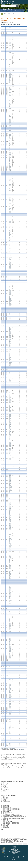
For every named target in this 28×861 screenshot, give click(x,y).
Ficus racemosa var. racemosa (10, 521)
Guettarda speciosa (9, 686)
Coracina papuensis (9, 84)
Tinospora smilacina (9, 516)
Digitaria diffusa (10, 610)
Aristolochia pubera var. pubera (10, 300)
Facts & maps (11, 13)
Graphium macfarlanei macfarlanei (9, 240)
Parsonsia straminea (9, 289)
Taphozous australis (9, 41)
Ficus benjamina (10, 517)
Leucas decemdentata (10, 426)
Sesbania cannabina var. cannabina (10, 489)
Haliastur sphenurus (9, 158)
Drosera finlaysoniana (10, 391)
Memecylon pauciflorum (9, 513)
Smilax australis (10, 719)
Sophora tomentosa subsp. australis (10, 490)
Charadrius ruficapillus (9, 137)
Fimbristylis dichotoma (9, 378)
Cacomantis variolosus (9, 110)
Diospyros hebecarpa (9, 394)
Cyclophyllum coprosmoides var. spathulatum (10, 685)
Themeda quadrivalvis (9, 654)
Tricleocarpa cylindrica (10, 256)
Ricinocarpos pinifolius (10, 410)
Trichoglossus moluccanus (10, 119)
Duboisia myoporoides (10, 720)
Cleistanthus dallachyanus (10, 576)
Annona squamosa (10, 275)
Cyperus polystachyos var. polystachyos (10, 375)
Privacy (14, 848)
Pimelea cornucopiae (10, 732)
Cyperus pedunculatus (10, 373)
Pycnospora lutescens (9, 484)
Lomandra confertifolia (9, 302)
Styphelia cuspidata (10, 395)
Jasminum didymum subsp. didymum (10, 553)
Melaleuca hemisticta (9, 542)
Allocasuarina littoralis (10, 340)
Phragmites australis (9, 645)
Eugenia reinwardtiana (10, 538)
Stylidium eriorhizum (9, 729)
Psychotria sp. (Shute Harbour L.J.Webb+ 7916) (10, 692)
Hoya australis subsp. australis (10, 284)
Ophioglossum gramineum (10, 559)
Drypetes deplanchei (9, 675)
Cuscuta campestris (9, 356)
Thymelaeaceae (10, 733)
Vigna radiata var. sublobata (10, 497)
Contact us (8, 3)
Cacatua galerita (10, 120)
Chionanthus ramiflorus (10, 551)
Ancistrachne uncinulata (10, 592)
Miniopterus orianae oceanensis (10, 38)
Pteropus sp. (10, 45)
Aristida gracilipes (10, 593)
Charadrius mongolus (9, 136)
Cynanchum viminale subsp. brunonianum (10, 281)
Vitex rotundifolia (10, 429)
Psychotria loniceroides (9, 690)
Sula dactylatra (10, 170)
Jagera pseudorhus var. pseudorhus (10, 711)
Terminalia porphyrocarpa (10, 351)
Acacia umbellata (10, 452)
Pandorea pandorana (9, 330)
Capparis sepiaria (10, 339)
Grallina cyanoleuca (9, 64)
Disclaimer (14, 847)
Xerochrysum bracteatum (10, 327)
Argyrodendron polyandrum (10, 725)
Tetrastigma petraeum (9, 743)
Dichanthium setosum (10, 608)
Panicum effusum (10, 640)
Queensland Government (14, 859)
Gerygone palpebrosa (9, 94)
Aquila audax (10, 154)
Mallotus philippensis (9, 409)
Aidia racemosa (10, 682)
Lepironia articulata (10, 381)
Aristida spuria (10, 596)
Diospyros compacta (9, 392)
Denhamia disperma (9, 344)
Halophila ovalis (10, 418)
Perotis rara (9, 644)
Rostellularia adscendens (10, 263)
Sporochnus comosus (9, 248)
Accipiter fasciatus (10, 152)
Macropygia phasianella (9, 180)
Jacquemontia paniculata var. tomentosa (10, 365)
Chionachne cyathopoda (9, 598)
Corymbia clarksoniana (10, 530)
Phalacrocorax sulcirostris (10, 166)
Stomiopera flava (10, 92)
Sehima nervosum (10, 648)
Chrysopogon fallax (10, 600)
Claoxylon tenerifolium (9, 398)
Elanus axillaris (10, 155)
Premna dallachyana (9, 428)
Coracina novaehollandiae (10, 83)
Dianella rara (10, 416)
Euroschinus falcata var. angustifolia (10, 272)
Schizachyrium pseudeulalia (10, 647)
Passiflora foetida (10, 568)
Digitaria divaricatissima (10, 611)
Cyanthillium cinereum (9, 315)
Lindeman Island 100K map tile (11, 14)
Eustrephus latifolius (9, 437)
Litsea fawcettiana (10, 434)
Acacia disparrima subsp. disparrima (10, 444)
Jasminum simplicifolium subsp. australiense (10, 556)
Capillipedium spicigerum (10, 597)
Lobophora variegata (9, 245)
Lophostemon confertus (10, 540)
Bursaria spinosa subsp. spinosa (10, 588)
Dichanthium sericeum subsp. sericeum (10, 607)
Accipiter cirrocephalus (10, 151)
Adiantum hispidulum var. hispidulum (10, 669)
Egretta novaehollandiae (10, 161)
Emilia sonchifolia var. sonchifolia (10, 318)
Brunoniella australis (9, 261)
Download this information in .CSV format (10, 24)
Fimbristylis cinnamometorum (10, 377)
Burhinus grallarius (10, 142)
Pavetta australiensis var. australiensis (10, 689)
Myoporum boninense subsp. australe (10, 717)
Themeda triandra (10, 655)
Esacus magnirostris (10, 143)
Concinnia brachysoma (10, 208)
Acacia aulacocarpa (10, 443)
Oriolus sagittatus (10, 77)
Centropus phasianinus (9, 111)
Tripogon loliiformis (10, 657)
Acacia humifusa (10, 446)
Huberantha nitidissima (9, 277)
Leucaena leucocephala (10, 478)
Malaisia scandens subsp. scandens (10, 526)
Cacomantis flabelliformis (9, 109)
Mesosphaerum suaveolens (10, 427)
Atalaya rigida (10, 703)
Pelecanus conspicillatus (10, 164)
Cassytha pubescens (9, 432)
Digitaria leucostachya (10, 612)
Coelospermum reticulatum (10, 683)
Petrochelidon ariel (10, 59)
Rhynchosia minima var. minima (10, 486)
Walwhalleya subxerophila (10, 658)
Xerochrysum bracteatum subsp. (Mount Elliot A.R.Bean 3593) (10, 329)
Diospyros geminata (9, 393)
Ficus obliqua (10, 519)
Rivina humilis (10, 573)
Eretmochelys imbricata (10, 227)
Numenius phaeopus (9, 133)
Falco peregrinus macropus (10, 150)
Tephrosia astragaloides (10, 491)
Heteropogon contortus (10, 623)
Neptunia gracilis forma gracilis (10, 481)
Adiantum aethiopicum (9, 666)
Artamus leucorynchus (10, 73)
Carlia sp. (9, 206)
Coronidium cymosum (9, 313)
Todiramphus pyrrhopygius (10, 104)
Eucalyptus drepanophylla (10, 534)
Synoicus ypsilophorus (10, 188)
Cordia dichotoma (10, 331)
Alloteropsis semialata (9, 591)
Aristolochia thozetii (10, 301)
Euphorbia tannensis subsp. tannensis (10, 405)
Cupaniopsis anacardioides (10, 704)
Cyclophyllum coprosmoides (10, 684)
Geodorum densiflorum (9, 564)
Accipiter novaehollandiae (10, 153)
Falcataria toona (10, 467)
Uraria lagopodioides (10, 496)
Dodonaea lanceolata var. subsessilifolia (10, 706)
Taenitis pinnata (10, 674)
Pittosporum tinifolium (9, 589)
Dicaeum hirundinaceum (10, 54)
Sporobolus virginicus (9, 653)
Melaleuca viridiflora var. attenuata (10, 546)
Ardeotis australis (10, 144)
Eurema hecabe (10, 239)
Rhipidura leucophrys (9, 70)
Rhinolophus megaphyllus (10, 43)
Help (12, 3)
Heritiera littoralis (10, 728)
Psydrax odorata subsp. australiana (10, 694)
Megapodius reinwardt (9, 190)
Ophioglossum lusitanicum (10, 560)
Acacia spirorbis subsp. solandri (10, 451)
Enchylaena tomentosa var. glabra (10, 346)
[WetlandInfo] (6, 9)
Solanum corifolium (10, 721)
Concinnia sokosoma (9, 209)
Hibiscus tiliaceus (10, 506)
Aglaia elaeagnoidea (10, 514)
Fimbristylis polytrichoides (10, 380)
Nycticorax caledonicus (9, 163)
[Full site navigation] (2, 14)
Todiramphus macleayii (10, 103)
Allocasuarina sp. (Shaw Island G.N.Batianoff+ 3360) (10, 342)
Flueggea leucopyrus (9, 577)
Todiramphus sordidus (10, 106)
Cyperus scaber (10, 376)
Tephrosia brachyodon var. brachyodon (10, 492)
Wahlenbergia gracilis (10, 335)
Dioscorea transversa (9, 390)
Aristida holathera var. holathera (10, 594)
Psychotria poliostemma (10, 691)
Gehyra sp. (9, 223)
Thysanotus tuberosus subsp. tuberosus (10, 439)
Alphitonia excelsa (10, 677)
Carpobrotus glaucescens (10, 265)
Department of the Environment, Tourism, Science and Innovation (12, 10)
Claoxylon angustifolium (10, 397)
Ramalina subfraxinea (9, 253)
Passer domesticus (10, 48)
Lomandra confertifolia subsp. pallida (10, 303)
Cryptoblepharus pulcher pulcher (10, 212)
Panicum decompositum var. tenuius (10, 639)
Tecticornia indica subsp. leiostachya (10, 349)
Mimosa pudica (10, 480)
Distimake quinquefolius (10, 357)
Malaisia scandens (10, 525)
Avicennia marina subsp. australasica (10, 260)
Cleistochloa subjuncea (9, 601)
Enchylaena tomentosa (9, 345)
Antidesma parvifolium (9, 575)
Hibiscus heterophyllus (10, 505)
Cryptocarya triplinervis (10, 433)
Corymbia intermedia (9, 531)
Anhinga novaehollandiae (10, 168)
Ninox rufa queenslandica (10, 108)
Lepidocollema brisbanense (10, 251)
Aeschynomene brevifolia (10, 453)
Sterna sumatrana (10, 125)
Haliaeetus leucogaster (9, 156)
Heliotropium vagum (10, 333)
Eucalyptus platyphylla (9, 536)
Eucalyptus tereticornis (9, 537)
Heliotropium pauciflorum (10, 332)
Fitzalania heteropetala (10, 276)
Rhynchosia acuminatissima (10, 485)
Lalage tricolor (10, 86)
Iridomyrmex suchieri (10, 232)
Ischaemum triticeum (9, 627)
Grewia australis (10, 723)
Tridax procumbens (10, 325)
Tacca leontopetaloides (10, 730)
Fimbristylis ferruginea (9, 379)
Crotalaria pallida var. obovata (10, 462)
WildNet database (21, 749)
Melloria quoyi (10, 75)
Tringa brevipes (10, 134)
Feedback (14, 853)
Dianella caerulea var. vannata (10, 414)
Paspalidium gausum (9, 642)
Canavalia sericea (10, 458)
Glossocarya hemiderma (10, 425)
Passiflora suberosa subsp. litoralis (10, 571)
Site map (2, 3)
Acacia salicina (10, 450)
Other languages (15, 852)
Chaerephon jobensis (10, 39)
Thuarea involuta (10, 656)
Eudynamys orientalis (9, 115)
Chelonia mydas (10, 226)
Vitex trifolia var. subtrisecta (10, 430)
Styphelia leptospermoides (10, 396)
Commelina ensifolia (9, 353)
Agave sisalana (10, 264)
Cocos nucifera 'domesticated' (10, 299)
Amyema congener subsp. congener (10, 500)
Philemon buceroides (9, 90)
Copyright (14, 846)
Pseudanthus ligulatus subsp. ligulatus (10, 586)
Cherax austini (10, 243)
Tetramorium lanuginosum (10, 234)
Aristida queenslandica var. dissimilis (10, 595)
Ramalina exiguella (10, 252)
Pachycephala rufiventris (10, 82)
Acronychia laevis (10, 697)
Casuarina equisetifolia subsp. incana (10, 343)
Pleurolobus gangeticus (9, 482)
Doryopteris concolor (9, 673)
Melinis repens (10, 631)
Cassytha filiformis (10, 431)
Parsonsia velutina (10, 290)
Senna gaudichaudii (10, 487)
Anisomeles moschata (9, 421)
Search (17, 6)
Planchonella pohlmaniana (10, 713)
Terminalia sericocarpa (9, 352)
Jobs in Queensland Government (14, 851)
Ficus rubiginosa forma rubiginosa (10, 523)
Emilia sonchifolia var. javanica (10, 317)
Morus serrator (10, 169)
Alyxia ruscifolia (10, 279)
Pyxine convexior (10, 249)
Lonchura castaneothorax (10, 49)
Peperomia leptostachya (10, 587)
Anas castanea (10, 185)
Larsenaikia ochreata (9, 687)
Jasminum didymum (9, 552)
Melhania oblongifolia (9, 572)
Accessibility (14, 850)
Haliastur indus (10, 157)
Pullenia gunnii (10, 483)
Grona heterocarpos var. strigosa (10, 472)
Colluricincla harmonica (9, 79)
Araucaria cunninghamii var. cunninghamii (10, 298)
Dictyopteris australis (9, 244)
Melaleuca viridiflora (10, 545)
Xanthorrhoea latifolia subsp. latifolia (10, 746)
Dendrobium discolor (9, 562)
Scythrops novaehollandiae (10, 116)
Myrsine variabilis (10, 528)
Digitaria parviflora (10, 613)
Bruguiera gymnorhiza (9, 679)
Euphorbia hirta (10, 402)
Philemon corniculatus (9, 91)
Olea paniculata (10, 557)
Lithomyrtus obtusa (10, 539)
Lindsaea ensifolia (10, 499)
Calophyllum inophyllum (9, 334)
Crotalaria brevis (10, 460)
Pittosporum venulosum (9, 590)
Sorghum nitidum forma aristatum (10, 651)
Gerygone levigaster (9, 93)
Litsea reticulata (10, 435)
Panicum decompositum (10, 636)
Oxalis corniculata (10, 565)
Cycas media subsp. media (10, 369)
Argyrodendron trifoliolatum (10, 726)
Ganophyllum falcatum (10, 709)
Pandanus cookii (10, 566)
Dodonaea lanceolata (9, 705)
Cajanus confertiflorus (10, 456)
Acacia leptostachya (10, 448)
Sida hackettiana (10, 509)
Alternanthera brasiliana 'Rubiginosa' (10, 269)
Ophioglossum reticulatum (10, 561)
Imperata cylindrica (10, 625)
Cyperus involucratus (9, 372)
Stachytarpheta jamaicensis (10, 736)
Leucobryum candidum (10, 498)
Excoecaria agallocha (9, 406)
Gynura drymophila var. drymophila (10, 319)
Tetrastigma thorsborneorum (10, 744)
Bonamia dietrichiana (9, 355)
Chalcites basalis (10, 112)
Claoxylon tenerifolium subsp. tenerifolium (10, 399)
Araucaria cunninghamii (10, 296)
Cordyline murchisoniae (10, 436)
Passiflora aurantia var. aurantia (10, 567)
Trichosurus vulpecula (9, 47)
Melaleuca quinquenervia (10, 544)
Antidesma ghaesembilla (10, 574)
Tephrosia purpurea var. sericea (10, 495)
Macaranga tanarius (9, 408)
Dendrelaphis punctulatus (10, 197)
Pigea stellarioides (10, 738)
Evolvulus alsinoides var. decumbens (10, 359)
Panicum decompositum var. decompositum (10, 638)
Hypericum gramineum (9, 419)
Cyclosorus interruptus (9, 731)
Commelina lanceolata (9, 354)
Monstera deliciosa (10, 293)
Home (5, 13)
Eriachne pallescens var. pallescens (10, 621)
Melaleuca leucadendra (10, 543)
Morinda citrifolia (10, 688)
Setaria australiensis (10, 649)
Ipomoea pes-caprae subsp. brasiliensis (10, 363)
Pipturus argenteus (10, 734)
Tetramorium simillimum (10, 235)
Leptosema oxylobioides (10, 477)
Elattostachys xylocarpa (10, 708)
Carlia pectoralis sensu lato (10, 203)
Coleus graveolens (10, 424)
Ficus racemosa (10, 520)
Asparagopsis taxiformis (10, 254)
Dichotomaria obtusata (10, 255)
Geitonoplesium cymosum (10, 417)
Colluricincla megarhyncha (10, 80)
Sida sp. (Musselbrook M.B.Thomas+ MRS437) (10, 511)
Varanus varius (10, 221)
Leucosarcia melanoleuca (10, 179)
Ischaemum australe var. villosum (10, 626)
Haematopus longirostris (10, 141)
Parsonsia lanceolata (9, 286)
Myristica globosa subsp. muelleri (10, 527)
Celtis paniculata (10, 336)
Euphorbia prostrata (9, 403)
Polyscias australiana (9, 295)
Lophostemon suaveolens (10, 541)
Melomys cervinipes (9, 33)
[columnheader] (2, 26)
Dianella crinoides (10, 415)
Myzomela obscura (10, 89)
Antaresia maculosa (9, 198)
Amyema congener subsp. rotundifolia (10, 501)
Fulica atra (9, 145)
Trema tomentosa (10, 337)
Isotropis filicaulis (10, 476)
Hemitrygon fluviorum (9, 230)
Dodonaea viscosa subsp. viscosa (10, 707)
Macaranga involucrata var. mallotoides (10, 407)
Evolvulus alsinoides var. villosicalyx (10, 360)
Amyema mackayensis (10, 502)
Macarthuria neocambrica (10, 504)
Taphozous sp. (10, 42)
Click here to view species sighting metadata (8, 748)
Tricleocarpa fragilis (10, 257)
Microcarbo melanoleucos (10, 165)
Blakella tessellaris (10, 529)
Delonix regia (10, 463)
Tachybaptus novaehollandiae (10, 184)
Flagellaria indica (10, 411)
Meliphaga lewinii (10, 88)
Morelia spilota (10, 199)
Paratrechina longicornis (10, 233)
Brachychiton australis (10, 727)
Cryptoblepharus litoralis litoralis (10, 211)
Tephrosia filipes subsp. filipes (10, 494)
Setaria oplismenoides (10, 650)
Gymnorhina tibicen (10, 74)
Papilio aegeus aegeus (10, 242)
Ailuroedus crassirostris (10, 95)
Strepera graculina (10, 76)
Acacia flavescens (10, 445)
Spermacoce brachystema (10, 695)
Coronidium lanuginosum (10, 314)
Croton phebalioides (10, 401)
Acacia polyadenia (10, 449)
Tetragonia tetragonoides (10, 268)
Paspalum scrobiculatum (10, 643)
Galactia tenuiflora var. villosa (10, 469)
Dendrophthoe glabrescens (10, 503)
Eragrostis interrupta (9, 618)
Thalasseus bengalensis (9, 126)
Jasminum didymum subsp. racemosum (10, 555)
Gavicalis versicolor (9, 87)
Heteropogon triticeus (10, 624)
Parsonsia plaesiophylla (10, 287)
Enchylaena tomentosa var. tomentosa (10, 348)
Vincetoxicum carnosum (10, 292)
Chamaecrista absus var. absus (10, 459)
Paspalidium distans (9, 641)
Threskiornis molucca (10, 160)
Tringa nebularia (10, 135)
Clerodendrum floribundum (10, 422)
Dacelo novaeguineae (10, 100)
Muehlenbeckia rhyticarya (10, 659)
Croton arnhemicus (10, 400)
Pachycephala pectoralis (10, 81)
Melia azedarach (10, 515)
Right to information (14, 849)
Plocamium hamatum (9, 258)
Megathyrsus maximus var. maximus (10, 630)
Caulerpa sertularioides (10, 259)
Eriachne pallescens (9, 619)
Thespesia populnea (9, 512)
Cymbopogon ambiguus (10, 602)
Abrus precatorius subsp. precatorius (10, 442)
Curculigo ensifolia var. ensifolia (10, 420)
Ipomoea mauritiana (10, 362)
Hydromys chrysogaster (10, 32)
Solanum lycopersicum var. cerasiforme (10, 722)
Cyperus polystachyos (10, 374)
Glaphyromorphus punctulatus (10, 217)
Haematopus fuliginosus (10, 140)
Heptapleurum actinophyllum (10, 294)
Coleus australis (10, 423)
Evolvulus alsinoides (9, 358)
